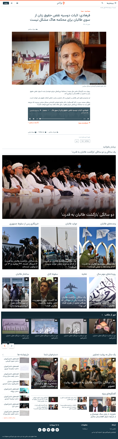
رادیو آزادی (83, 113)
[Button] (33, 29)
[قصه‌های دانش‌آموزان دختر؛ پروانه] (24, 390)
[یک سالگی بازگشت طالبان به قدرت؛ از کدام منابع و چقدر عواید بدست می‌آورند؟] (59, 248)
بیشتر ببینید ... (6, 342)
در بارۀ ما (85, 429)
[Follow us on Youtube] (48, 430)
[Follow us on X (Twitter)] (53, 430)
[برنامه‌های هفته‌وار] (11, 3)
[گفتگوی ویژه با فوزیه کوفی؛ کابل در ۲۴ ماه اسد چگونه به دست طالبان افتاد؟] (53, 399)
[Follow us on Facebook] (57, 430)
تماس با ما (113, 429)
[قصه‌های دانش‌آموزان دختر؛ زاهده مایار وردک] (24, 375)
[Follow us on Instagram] (44, 430)
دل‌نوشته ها (23, 354)
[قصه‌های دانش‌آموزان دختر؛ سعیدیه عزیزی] (24, 368)
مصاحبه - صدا (85, 11)
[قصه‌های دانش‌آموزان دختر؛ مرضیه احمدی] (24, 398)
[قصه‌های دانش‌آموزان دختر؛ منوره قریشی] (24, 360)
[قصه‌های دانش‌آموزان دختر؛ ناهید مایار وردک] (24, 413)
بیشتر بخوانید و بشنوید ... (8, 418)
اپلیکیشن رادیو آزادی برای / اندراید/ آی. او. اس (104, 432)
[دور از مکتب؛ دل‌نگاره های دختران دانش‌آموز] (102, 326)
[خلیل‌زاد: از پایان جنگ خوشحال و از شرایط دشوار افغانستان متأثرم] (102, 404)
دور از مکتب (110, 314)
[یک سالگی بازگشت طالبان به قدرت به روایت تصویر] (88, 373)
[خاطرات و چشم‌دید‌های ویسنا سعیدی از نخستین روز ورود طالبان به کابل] (82, 407)
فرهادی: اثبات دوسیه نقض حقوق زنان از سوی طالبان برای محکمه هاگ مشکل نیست (57, 110)
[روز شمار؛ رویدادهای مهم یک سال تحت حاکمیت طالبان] (102, 292)
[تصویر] (17, 3)
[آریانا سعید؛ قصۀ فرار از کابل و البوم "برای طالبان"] (82, 399)
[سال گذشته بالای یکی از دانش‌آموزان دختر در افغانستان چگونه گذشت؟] (53, 407)
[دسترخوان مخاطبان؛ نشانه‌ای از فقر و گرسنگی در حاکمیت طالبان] (44, 373)
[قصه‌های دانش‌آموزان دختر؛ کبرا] (24, 405)
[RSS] (39, 430)
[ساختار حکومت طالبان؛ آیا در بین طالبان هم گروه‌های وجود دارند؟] (15, 292)
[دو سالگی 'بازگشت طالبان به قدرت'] (59, 187)
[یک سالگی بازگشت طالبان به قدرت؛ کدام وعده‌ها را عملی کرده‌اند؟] (97, 248)
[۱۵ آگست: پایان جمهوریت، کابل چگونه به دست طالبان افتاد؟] (44, 292)
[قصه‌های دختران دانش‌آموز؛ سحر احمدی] (24, 383)
